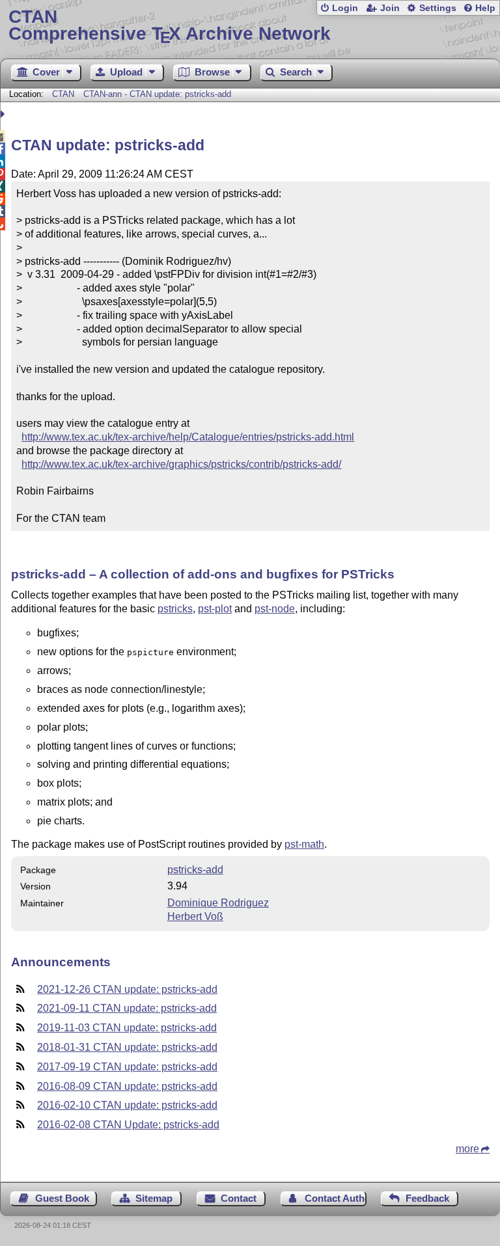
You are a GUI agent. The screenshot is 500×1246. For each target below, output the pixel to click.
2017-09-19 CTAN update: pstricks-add (127, 1066)
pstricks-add (195, 869)
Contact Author (336, 1198)
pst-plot (215, 608)
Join (390, 8)
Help (485, 8)
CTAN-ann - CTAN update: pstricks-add (157, 94)
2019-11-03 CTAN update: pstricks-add (127, 1027)
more (467, 1148)
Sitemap (154, 1198)
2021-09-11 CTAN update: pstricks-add (127, 1008)
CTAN (63, 94)
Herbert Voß (195, 916)
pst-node (275, 608)
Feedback (427, 1198)
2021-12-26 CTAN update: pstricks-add (127, 989)
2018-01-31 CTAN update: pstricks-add (127, 1047)
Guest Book (62, 1198)
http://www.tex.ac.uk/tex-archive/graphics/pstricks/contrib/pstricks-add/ (181, 464)
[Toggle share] (4, 114)
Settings (437, 8)
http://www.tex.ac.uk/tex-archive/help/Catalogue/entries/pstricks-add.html (187, 436)
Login (345, 8)
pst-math (304, 844)
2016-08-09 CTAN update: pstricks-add (127, 1086)
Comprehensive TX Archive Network (169, 25)
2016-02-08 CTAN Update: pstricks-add (128, 1124)
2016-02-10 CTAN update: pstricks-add (127, 1105)
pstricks (175, 608)
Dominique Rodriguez (218, 902)
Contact (239, 1198)
